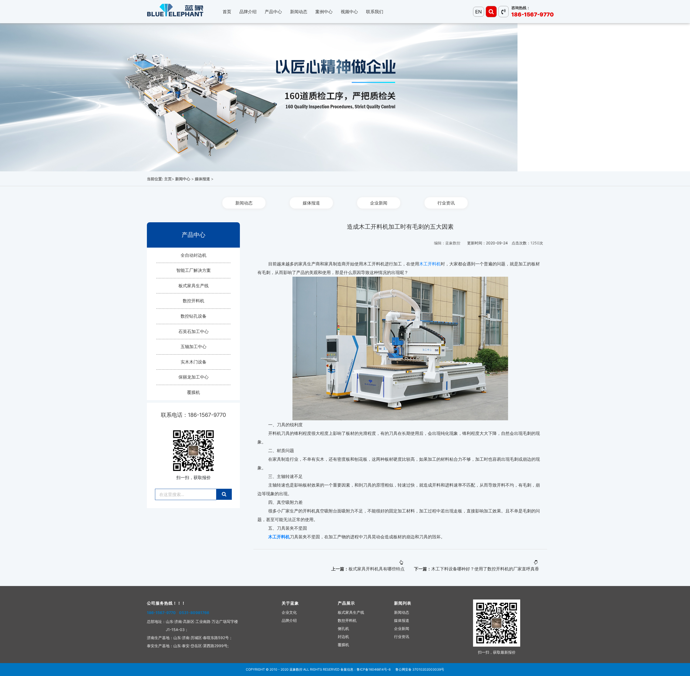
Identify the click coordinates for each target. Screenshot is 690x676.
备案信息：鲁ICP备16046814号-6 (365, 669)
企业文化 (289, 612)
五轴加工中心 (193, 346)
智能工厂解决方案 (193, 270)
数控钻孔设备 (193, 316)
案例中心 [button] (324, 11)
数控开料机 (193, 300)
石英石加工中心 (193, 331)
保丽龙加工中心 (193, 377)
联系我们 (374, 11)
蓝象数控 (295, 669)
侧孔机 (343, 628)
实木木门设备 (193, 362)
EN (478, 12)
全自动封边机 (193, 255)
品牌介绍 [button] (248, 11)
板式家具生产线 (193, 285)
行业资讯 (446, 203)
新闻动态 (244, 203)
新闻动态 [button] (298, 11)
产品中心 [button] (273, 11)
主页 (168, 178)
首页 (227, 11)
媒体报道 (202, 178)
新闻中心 (182, 178)
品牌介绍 (289, 620)
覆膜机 (193, 392)
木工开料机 (430, 263)
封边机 (343, 636)
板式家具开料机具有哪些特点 (377, 568)
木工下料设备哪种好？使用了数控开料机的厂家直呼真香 (485, 568)
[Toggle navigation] (491, 12)
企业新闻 (378, 203)
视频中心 (349, 11)
